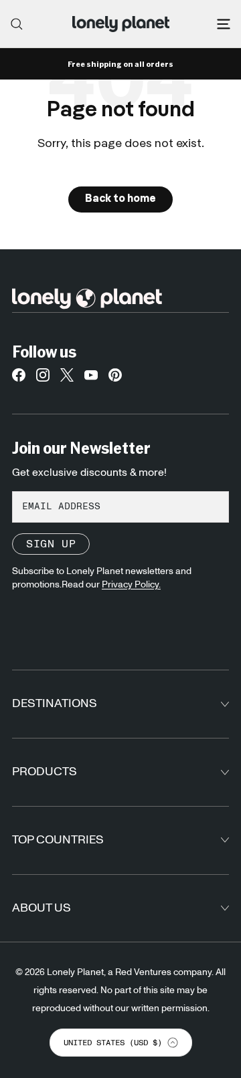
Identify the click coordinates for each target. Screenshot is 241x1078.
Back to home (120, 199)
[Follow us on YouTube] (91, 378)
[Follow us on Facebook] (18, 378)
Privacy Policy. (131, 584)
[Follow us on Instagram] (43, 378)
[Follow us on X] (67, 378)
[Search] (17, 24)
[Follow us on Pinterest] (115, 378)
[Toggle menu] (223, 24)
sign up (51, 544)
